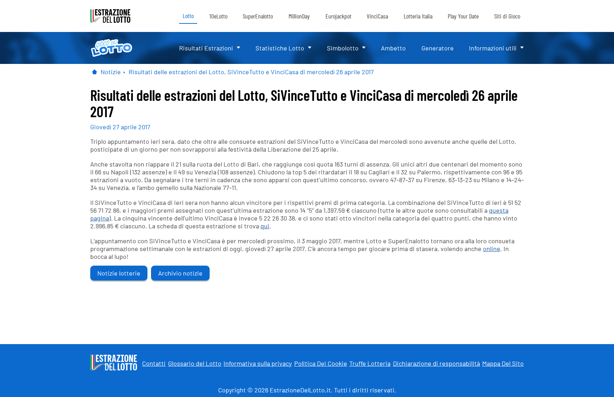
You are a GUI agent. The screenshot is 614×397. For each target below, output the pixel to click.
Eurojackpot (338, 16)
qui (264, 226)
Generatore (437, 48)
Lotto (188, 16)
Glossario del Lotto (194, 363)
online (491, 248)
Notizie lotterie (118, 273)
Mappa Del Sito (503, 363)
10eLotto (218, 16)
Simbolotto (343, 48)
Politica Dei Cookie (320, 363)
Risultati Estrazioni (206, 48)
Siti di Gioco (507, 16)
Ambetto (393, 48)
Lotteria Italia (418, 16)
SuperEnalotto (258, 16)
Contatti (154, 363)
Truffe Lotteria (370, 363)
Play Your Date (463, 16)
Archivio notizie (180, 273)
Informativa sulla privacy (257, 363)
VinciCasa (377, 16)
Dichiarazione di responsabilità (436, 363)
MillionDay (299, 16)
